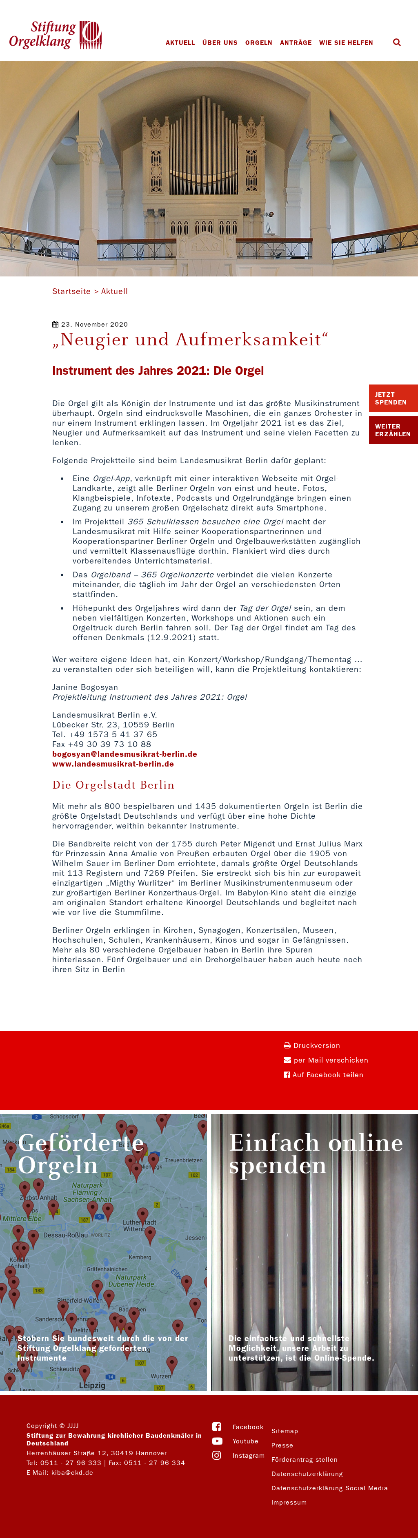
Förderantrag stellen (304, 1459)
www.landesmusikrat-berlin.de (114, 764)
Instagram (249, 1455)
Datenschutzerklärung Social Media (329, 1488)
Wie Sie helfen (346, 42)
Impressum (289, 1502)
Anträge (296, 42)
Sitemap (284, 1431)
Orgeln (259, 42)
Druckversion (315, 1045)
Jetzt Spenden (391, 398)
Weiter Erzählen (393, 430)
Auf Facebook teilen (327, 1075)
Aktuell (180, 42)
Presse (282, 1445)
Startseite (71, 291)
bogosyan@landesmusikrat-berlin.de (125, 754)
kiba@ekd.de (72, 1472)
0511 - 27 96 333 (71, 1463)
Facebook (248, 1427)
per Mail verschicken (330, 1060)
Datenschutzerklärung (307, 1474)
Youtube (246, 1441)
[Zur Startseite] (55, 36)
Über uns (220, 42)
